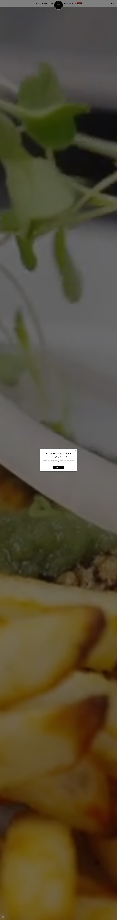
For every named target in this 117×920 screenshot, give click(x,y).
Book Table (58, 467)
